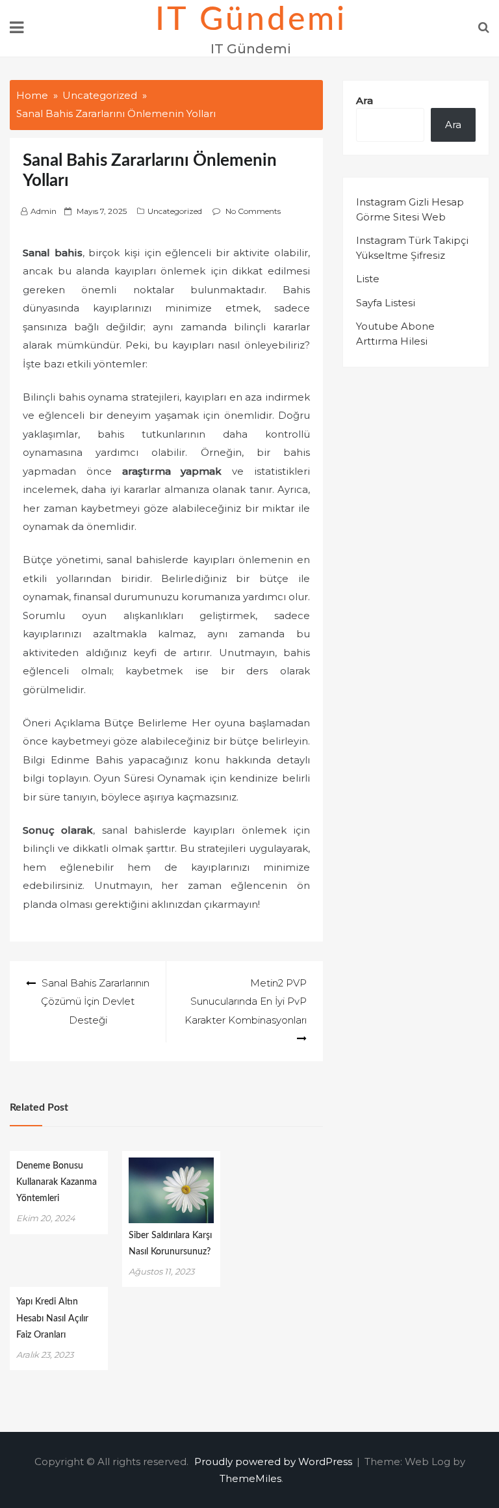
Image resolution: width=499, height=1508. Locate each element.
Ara (364, 100)
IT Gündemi (251, 20)
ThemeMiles (250, 1478)
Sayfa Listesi (385, 303)
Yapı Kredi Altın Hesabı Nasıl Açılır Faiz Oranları (52, 1318)
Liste (367, 278)
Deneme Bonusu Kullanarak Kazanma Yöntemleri (56, 1182)
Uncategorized (174, 211)
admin (44, 211)
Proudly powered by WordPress (274, 1461)
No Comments (253, 211)
